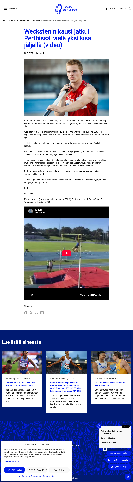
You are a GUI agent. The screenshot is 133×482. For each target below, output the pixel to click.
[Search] (129, 9)
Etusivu (5, 21)
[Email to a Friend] (36, 313)
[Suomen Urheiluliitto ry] (66, 9)
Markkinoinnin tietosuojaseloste (42, 476)
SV (124, 9)
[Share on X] (31, 313)
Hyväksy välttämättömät (37, 470)
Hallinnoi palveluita (12, 462)
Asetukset (59, 470)
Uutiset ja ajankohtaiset (20, 21)
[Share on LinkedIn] (42, 313)
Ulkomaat (36, 21)
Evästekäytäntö (24, 476)
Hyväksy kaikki (14, 470)
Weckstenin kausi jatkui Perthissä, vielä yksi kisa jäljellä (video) (67, 21)
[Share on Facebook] (25, 313)
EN (121, 9)
